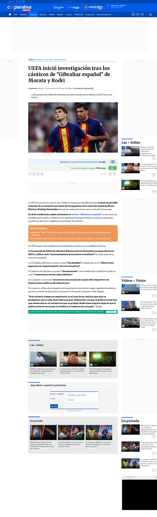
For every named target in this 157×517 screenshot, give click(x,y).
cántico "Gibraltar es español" (86, 214)
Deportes (33, 14)
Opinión (60, 14)
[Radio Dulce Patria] (58, 7)
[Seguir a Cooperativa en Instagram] (23, 1)
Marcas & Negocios (104, 14)
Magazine (23, 14)
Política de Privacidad (74, 410)
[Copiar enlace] (115, 174)
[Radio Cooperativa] (93, 7)
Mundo (51, 14)
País (15, 14)
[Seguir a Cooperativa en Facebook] (17, 1)
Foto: (32, 104)
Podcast (69, 14)
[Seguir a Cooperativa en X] (20, 1)
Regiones (42, 14)
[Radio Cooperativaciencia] (73, 7)
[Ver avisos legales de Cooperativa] (133, 16)
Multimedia (78, 14)
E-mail (52, 399)
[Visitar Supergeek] (142, 16)
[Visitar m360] (137, 16)
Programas (89, 14)
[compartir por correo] (110, 174)
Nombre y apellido (57, 394)
